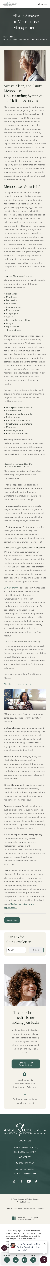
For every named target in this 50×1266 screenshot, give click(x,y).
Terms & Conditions (14, 1208)
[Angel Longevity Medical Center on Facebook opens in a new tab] (21, 1181)
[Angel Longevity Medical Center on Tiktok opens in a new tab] (36, 1181)
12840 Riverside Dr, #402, (25, 1149)
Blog (12, 37)
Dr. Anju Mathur (11, 587)
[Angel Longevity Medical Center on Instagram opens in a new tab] (14, 1181)
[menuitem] (14, 1181)
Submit (36, 950)
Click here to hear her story (17, 684)
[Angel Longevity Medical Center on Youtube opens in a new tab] (29, 1181)
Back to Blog (12, 920)
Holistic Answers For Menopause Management (25, 40)
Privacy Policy (29, 1208)
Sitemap (41, 1208)
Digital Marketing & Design (27, 1218)
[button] (4, 1248)
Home (5, 37)
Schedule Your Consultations (26, 1064)
